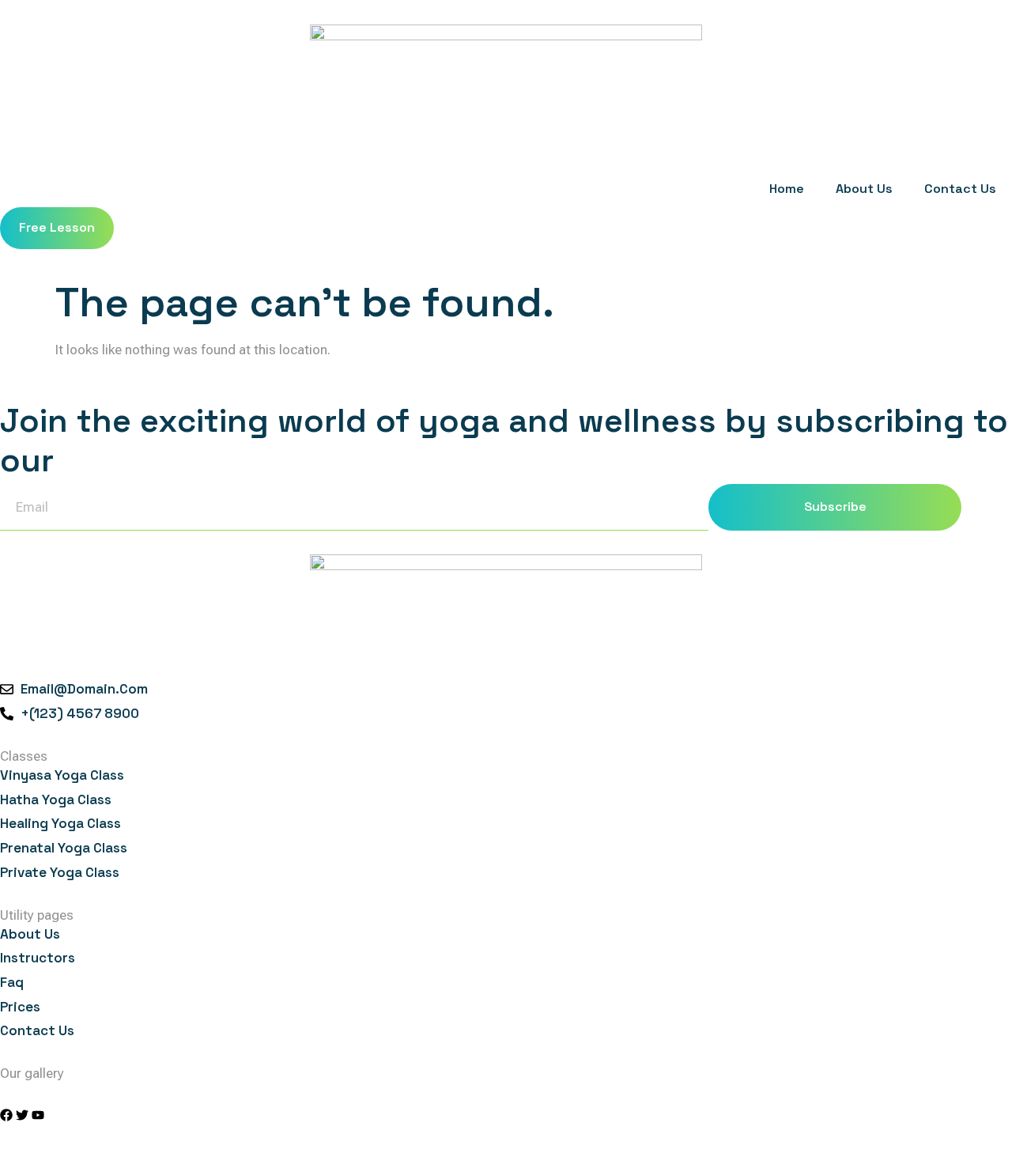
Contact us (960, 188)
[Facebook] (6, 1115)
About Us (864, 188)
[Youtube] (38, 1115)
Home (786, 188)
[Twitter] (22, 1115)
